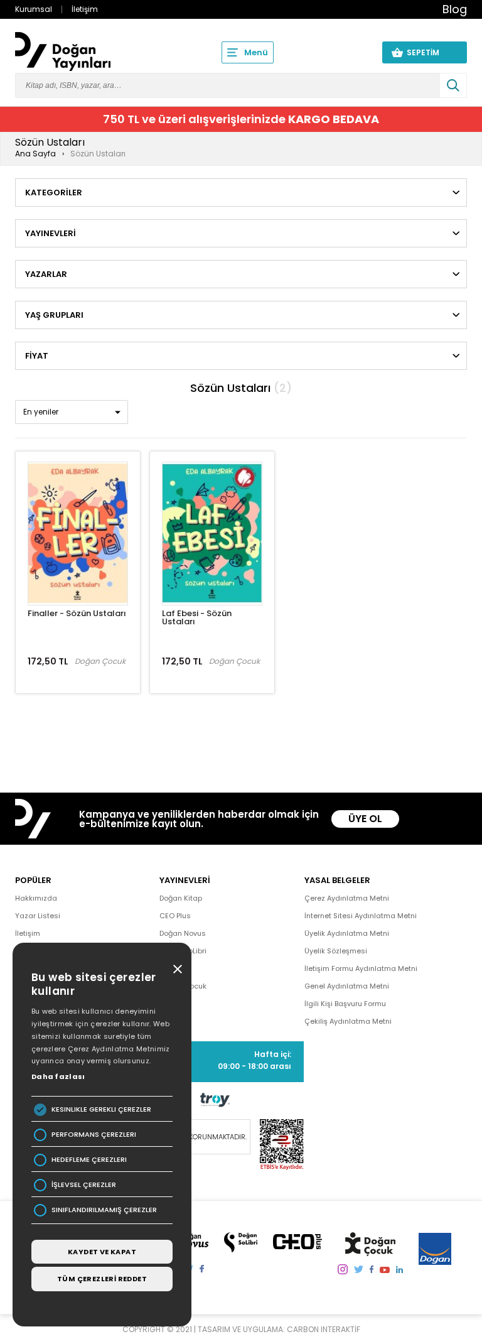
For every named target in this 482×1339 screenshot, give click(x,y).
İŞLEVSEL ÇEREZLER (83, 1184)
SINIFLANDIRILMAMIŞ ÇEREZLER (104, 1209)
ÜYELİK (349, 52)
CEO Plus (175, 916)
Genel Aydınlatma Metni (346, 986)
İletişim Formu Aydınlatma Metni (360, 968)
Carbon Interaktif (323, 1329)
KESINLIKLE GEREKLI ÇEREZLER (101, 1109)
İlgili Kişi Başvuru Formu (345, 1004)
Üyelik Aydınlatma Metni (346, 933)
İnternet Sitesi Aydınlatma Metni (360, 916)
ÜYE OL (365, 818)
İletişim (85, 9)
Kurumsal (33, 9)
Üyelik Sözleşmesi (335, 951)
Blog (454, 9)
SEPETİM (430, 52)
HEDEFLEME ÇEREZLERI (89, 1159)
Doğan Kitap (180, 898)
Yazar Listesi (37, 916)
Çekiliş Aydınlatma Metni (348, 1021)
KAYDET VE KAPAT (102, 1252)
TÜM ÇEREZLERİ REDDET (102, 1279)
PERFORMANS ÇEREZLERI (93, 1134)
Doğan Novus (182, 933)
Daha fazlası (58, 1076)
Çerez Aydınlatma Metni (346, 898)
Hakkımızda (36, 898)
